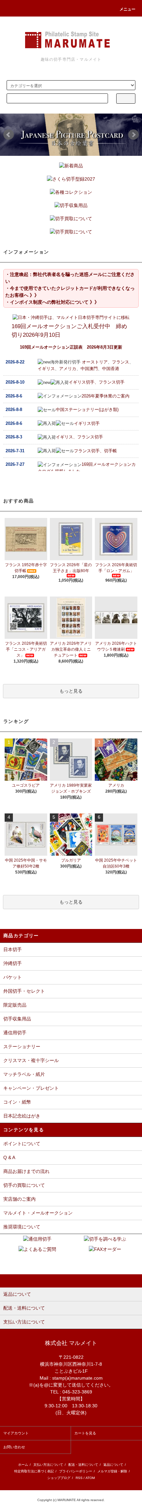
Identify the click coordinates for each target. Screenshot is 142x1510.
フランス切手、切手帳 (95, 450)
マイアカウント (16, 1433)
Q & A (9, 1157)
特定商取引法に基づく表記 (34, 1471)
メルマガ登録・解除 (112, 1471)
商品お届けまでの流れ (26, 1171)
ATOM (90, 1478)
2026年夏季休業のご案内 (105, 396)
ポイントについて (21, 1143)
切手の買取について (24, 1185)
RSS (79, 1478)
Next (133, 134)
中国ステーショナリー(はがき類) (87, 409)
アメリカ (67, 368)
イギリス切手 (87, 423)
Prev (8, 134)
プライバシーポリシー (75, 1471)
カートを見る (85, 1433)
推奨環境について (21, 1226)
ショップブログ (58, 1478)
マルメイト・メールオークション (38, 1213)
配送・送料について (83, 1464)
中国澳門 (89, 368)
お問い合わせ (14, 1447)
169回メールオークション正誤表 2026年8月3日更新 (71, 347)
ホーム (23, 1464)
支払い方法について (48, 1464)
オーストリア (95, 362)
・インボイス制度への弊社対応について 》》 (52, 302)
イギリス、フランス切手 (79, 436)
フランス (120, 362)
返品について (113, 1464)
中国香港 (110, 368)
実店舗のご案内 (19, 1199)
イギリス (46, 368)
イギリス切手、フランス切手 (96, 382)
